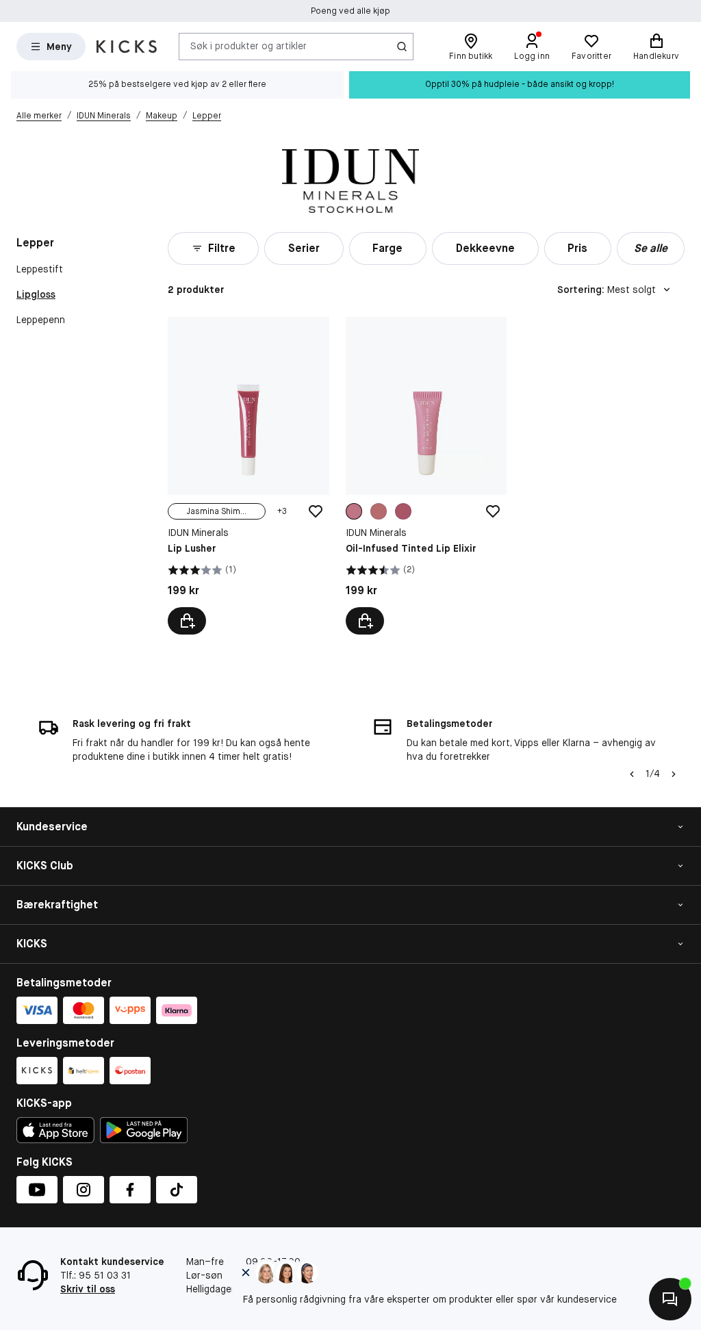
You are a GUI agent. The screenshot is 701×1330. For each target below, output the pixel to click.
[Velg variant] (187, 621)
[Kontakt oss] (670, 1299)
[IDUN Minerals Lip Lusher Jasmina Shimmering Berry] (248, 476)
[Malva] (378, 511)
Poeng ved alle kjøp (350, 10)
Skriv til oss (87, 1289)
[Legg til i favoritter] (315, 511)
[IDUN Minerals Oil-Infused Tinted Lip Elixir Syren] (426, 476)
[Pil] (674, 774)
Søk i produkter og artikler (248, 46)
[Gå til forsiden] (127, 46)
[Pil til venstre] (632, 774)
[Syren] (354, 511)
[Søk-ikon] (402, 46)
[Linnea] (403, 511)
